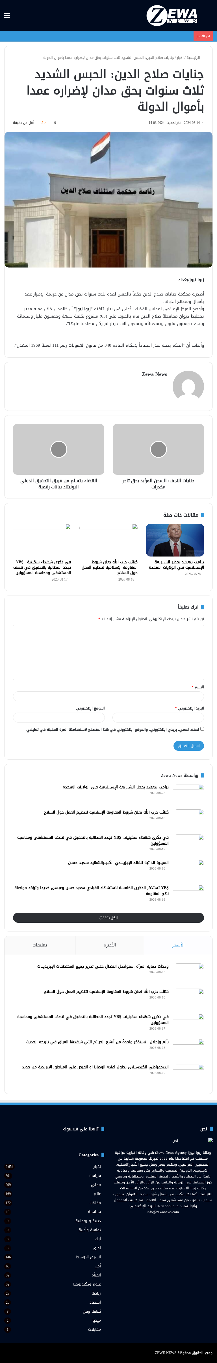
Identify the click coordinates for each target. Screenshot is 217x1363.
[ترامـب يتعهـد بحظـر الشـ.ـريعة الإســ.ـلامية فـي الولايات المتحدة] (175, 540)
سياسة (95, 1176)
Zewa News (154, 374)
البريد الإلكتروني (189, 708)
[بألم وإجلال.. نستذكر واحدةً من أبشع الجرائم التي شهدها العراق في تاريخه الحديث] (188, 1049)
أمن (98, 1266)
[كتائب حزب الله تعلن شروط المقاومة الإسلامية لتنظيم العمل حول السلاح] (108, 540)
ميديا (96, 1320)
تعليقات (39, 945)
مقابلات (94, 1329)
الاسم (198, 687)
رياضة (96, 1293)
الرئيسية (193, 57)
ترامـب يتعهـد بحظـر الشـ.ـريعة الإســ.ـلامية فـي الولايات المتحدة (176, 564)
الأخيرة (110, 945)
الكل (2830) (108, 917)
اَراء (98, 1239)
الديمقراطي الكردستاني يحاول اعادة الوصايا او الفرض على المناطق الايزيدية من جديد (95, 1067)
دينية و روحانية (88, 1221)
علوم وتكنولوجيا (87, 1284)
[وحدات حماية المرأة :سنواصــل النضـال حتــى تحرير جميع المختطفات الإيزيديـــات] (188, 974)
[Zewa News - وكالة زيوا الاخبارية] (173, 15)
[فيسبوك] (173, 1222)
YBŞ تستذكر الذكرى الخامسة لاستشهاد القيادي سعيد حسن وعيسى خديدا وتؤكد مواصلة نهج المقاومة (91, 891)
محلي (96, 1185)
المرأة (96, 1275)
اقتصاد (95, 1302)
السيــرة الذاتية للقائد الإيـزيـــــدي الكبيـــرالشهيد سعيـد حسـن (118, 862)
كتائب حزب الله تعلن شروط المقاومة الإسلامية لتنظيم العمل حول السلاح (110, 567)
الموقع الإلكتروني (90, 708)
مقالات (95, 1203)
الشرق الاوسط (88, 1257)
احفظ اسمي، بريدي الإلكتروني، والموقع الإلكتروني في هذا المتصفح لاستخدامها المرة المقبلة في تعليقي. (112, 729)
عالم (97, 1194)
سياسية (94, 1212)
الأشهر (178, 945)
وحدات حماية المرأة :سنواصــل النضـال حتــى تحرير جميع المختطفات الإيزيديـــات (103, 966)
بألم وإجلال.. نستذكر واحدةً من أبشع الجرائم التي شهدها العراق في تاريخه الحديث (97, 1042)
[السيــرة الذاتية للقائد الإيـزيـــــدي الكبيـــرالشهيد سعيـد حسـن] (188, 870)
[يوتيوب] (159, 1222)
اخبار (180, 57)
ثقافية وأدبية (90, 1230)
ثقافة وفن (92, 1311)
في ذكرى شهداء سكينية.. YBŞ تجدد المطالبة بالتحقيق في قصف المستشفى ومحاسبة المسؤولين (42, 567)
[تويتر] (166, 1222)
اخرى (97, 1248)
